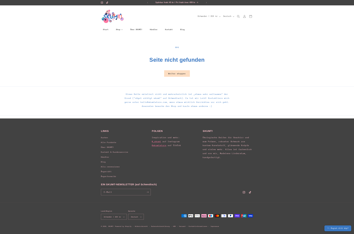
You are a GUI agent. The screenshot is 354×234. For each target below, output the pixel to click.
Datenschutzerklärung (160, 226)
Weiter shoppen (177, 73)
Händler (105, 157)
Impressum (215, 226)
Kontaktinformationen (198, 226)
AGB (174, 226)
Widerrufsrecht (141, 226)
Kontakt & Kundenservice (114, 152)
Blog (103, 162)
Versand (182, 226)
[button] (238, 16)
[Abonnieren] (148, 192)
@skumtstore (159, 145)
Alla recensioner (110, 167)
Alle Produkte (108, 142)
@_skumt (156, 141)
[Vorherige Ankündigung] (148, 2)
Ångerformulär (108, 176)
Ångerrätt (106, 171)
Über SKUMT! (107, 147)
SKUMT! (111, 226)
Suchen (104, 137)
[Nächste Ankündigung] (206, 2)
